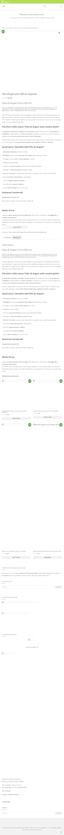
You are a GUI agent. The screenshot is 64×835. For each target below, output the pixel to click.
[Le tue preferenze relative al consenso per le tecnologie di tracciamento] (61, 832)
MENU (6, 2)
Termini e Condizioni (8, 794)
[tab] (7, 237)
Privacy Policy (7, 801)
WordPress (39, 829)
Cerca (58, 587)
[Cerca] (61, 6)
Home (3, 28)
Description (7, 237)
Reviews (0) (16, 237)
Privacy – (17, 794)
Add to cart (17, 227)
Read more (47, 557)
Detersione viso (42, 232)
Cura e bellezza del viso (30, 232)
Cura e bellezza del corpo (12, 28)
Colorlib (28, 829)
